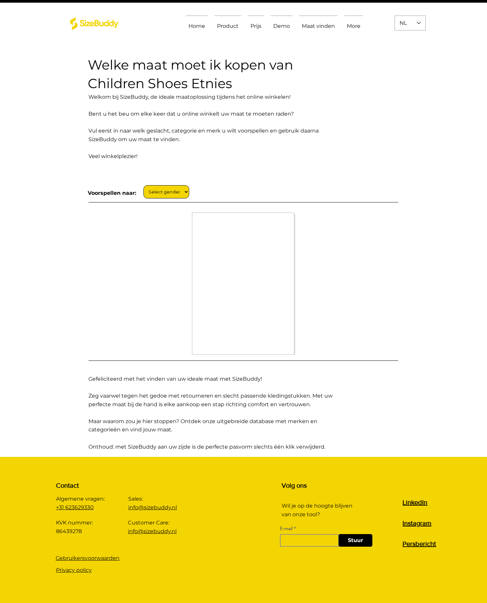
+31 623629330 (75, 507)
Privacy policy (74, 570)
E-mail (286, 528)
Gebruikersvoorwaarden (88, 558)
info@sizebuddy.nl (152, 507)
